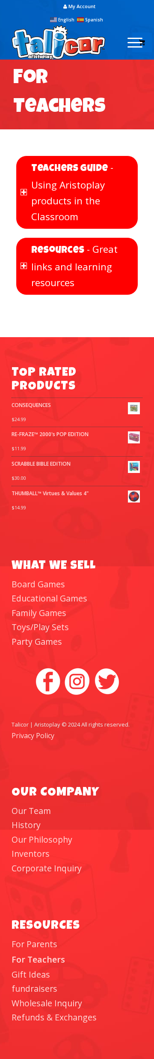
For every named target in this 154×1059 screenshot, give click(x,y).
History (26, 825)
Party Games (37, 641)
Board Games (38, 584)
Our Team (31, 811)
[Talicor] (64, 42)
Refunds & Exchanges (54, 1017)
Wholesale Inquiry (47, 1003)
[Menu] (130, 42)
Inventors (31, 853)
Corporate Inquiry (47, 868)
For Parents (34, 944)
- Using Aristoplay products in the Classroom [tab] (72, 192)
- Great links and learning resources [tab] (74, 265)
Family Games (39, 613)
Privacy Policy (33, 735)
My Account (81, 6)
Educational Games (49, 598)
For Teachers (38, 959)
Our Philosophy (42, 839)
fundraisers (34, 988)
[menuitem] (79, 6)
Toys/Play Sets (40, 627)
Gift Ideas (31, 974)
